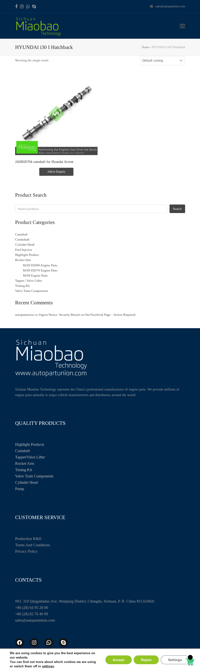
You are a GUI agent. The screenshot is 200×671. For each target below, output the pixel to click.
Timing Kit (23, 470)
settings (48, 666)
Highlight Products (29, 444)
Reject (146, 660)
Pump (19, 489)
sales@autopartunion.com (170, 6)
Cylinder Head (26, 482)
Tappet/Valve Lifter (30, 457)
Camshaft (22, 451)
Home (145, 47)
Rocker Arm (24, 463)
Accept (118, 660)
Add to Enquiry (56, 171)
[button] (182, 26)
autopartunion (24, 315)
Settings (175, 660)
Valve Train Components (34, 476)
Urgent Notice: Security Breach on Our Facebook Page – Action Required (87, 315)
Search (177, 209)
